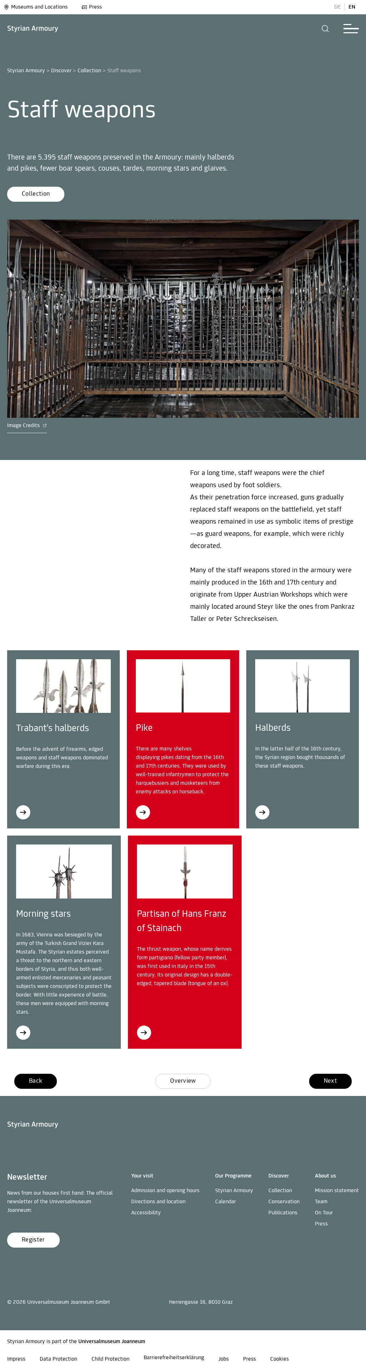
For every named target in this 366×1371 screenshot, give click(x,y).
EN (351, 7)
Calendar (225, 1202)
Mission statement (337, 1191)
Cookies (279, 1359)
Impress (16, 1359)
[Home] (33, 29)
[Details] (63, 686)
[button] (325, 28)
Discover (61, 71)
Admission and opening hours (165, 1191)
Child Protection (110, 1359)
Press (95, 7)
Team (321, 1202)
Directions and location (158, 1202)
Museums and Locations (39, 7)
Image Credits (24, 426)
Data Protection (58, 1359)
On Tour (324, 1213)
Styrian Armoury (26, 71)
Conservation (284, 1202)
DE (337, 7)
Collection (89, 71)
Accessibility (146, 1213)
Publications (282, 1213)
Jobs (223, 1359)
